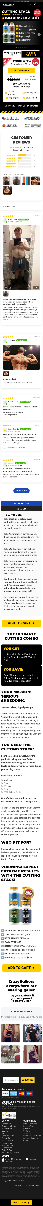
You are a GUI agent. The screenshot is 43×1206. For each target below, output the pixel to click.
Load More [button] (21, 490)
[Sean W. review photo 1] (21, 357)
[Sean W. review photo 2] (6, 373)
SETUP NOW (20, 70)
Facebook (33, 1159)
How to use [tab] (21, 503)
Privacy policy (19, 1185)
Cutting (26, 1131)
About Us (6, 1138)
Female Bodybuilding (32, 1136)
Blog (7, 1159)
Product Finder (8, 1136)
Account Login (8, 1140)
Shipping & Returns (10, 1126)
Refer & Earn (7, 1150)
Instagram (18, 1159)
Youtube (8, 1161)
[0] (34, 4)
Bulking (26, 1128)
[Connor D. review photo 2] (6, 294)
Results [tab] (21, 508)
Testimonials (7, 1143)
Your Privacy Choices (10, 1152)
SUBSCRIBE (27, 1080)
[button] (7, 14)
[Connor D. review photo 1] (21, 257)
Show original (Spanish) (15, 447)
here (11, 606)
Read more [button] (7, 319)
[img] (8, 216)
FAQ (3, 1133)
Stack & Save (28, 1126)
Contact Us (6, 1124)
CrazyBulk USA (20, 1181)
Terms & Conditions (32, 1185)
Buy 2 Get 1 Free (30, 1124)
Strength (27, 1133)
